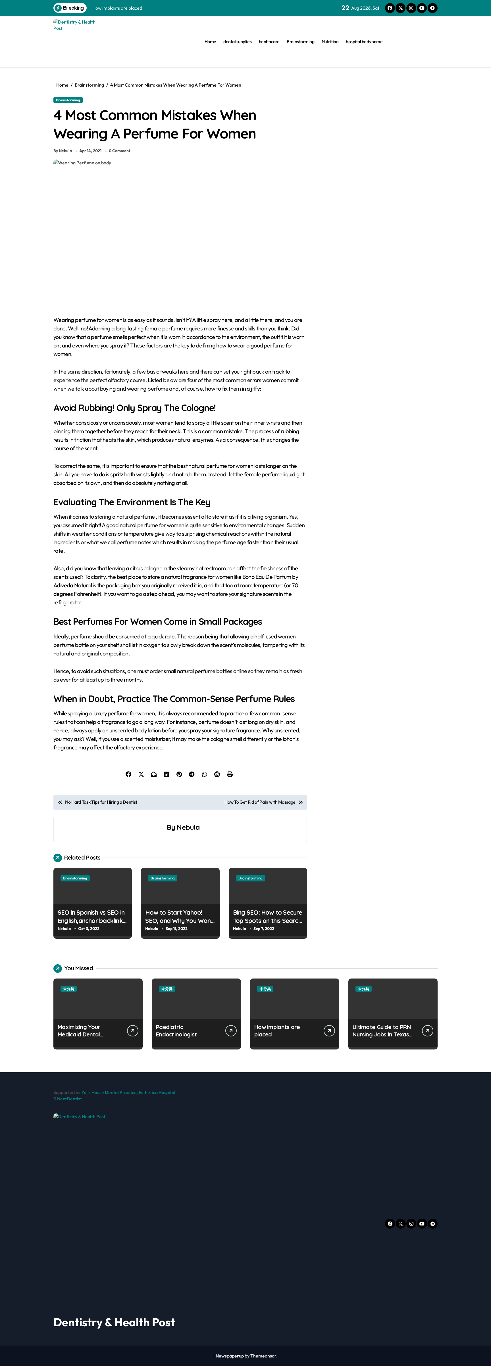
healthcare (269, 41)
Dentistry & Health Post (114, 1322)
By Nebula (62, 150)
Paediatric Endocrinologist (176, 1030)
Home (210, 41)
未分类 (68, 988)
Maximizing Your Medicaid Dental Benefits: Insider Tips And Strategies (85, 1038)
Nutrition (330, 41)
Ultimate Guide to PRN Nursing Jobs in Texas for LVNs (382, 1034)
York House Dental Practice (109, 1092)
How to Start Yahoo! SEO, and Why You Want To (179, 920)
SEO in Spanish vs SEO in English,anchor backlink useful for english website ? (91, 924)
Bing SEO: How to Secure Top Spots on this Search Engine (267, 920)
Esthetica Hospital (157, 1092)
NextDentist (69, 1098)
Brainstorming (300, 41)
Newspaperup (230, 1356)
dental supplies (237, 41)
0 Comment (119, 150)
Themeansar (263, 1356)
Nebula (188, 827)
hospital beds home (364, 41)
